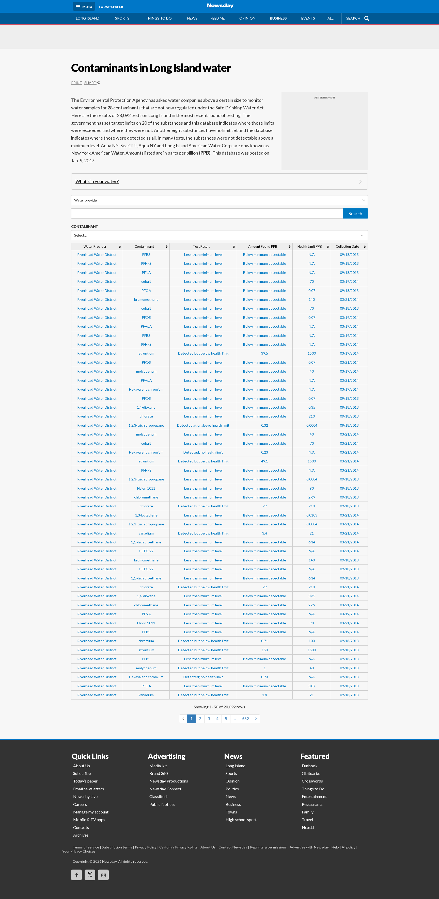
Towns (231, 811)
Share (90, 82)
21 (312, 533)
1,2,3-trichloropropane (146, 425)
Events (308, 18)
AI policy (348, 847)
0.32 (264, 425)
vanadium (146, 533)
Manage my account (90, 811)
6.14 (311, 542)
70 (312, 281)
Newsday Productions (168, 780)
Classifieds (158, 796)
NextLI (308, 827)
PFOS (146, 317)
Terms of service (86, 847)
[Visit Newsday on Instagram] (103, 875)
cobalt (146, 281)
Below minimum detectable (264, 254)
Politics (232, 788)
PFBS (146, 254)
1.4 (264, 695)
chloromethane (146, 497)
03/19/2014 (349, 281)
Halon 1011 (146, 488)
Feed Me (218, 18)
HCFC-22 (146, 551)
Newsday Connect (165, 788)
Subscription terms (117, 847)
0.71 (264, 641)
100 (312, 641)
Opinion (247, 18)
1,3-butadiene (146, 515)
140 (312, 299)
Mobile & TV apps (89, 819)
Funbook (310, 765)
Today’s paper (85, 780)
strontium (146, 353)
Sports (122, 18)
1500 (312, 353)
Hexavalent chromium (146, 389)
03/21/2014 (349, 299)
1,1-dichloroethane (146, 542)
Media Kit (158, 765)
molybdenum (146, 371)
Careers (80, 804)
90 (312, 488)
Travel (307, 819)
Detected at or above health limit (203, 425)
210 (312, 416)
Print (76, 82)
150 (265, 650)
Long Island (87, 18)
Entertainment (314, 796)
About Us (81, 765)
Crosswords (312, 780)
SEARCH (353, 18)
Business (278, 18)
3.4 (264, 533)
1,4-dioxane (146, 407)
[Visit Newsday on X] (90, 875)
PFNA (146, 272)
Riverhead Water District (97, 254)
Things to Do (313, 788)
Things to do (159, 18)
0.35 (311, 407)
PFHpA (146, 326)
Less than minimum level (203, 254)
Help (335, 847)
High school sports (242, 819)
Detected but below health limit (203, 353)
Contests (81, 827)
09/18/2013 (349, 254)
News (192, 18)
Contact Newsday (232, 847)
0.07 (311, 290)
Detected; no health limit (203, 452)
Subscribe (82, 773)
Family (307, 811)
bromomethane (146, 299)
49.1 (264, 461)
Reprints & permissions (268, 847)
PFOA (146, 290)
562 (245, 718)
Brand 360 (158, 773)
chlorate (146, 416)
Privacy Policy (145, 847)
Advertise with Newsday (309, 847)
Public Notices (162, 804)
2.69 (311, 497)
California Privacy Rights (178, 847)
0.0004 (311, 425)
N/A (312, 254)
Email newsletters (88, 788)
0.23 (264, 452)
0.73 (264, 677)
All (330, 18)
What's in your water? (97, 181)
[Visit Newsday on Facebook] (76, 875)
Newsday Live (85, 796)
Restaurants (312, 804)
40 (312, 371)
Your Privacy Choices (84, 851)
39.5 (264, 353)
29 (265, 506)
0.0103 (311, 515)
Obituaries (311, 773)
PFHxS (146, 263)
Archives (80, 835)
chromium (146, 641)
